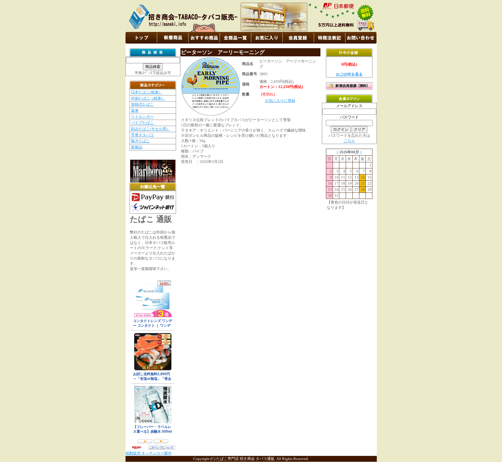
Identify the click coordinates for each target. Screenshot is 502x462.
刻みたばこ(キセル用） (150, 129)
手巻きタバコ (142, 135)
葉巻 (135, 110)
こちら (349, 141)
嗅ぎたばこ (140, 141)
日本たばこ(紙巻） (146, 92)
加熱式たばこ (142, 104)
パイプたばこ (142, 123)
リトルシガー (142, 116)
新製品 (136, 147)
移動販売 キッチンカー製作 (149, 453)
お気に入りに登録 (280, 100)
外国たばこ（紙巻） (148, 98)
